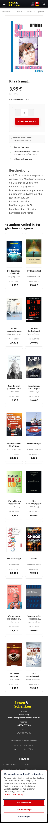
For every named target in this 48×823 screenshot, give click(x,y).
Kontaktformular (10, 764)
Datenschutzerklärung (13, 794)
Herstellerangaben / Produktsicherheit (23, 139)
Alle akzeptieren (24, 802)
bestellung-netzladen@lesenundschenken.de (24, 716)
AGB (27, 764)
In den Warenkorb (27, 121)
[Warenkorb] (43, 3)
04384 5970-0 (24, 725)
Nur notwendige (24, 809)
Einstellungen (24, 816)
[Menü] (4, 3)
